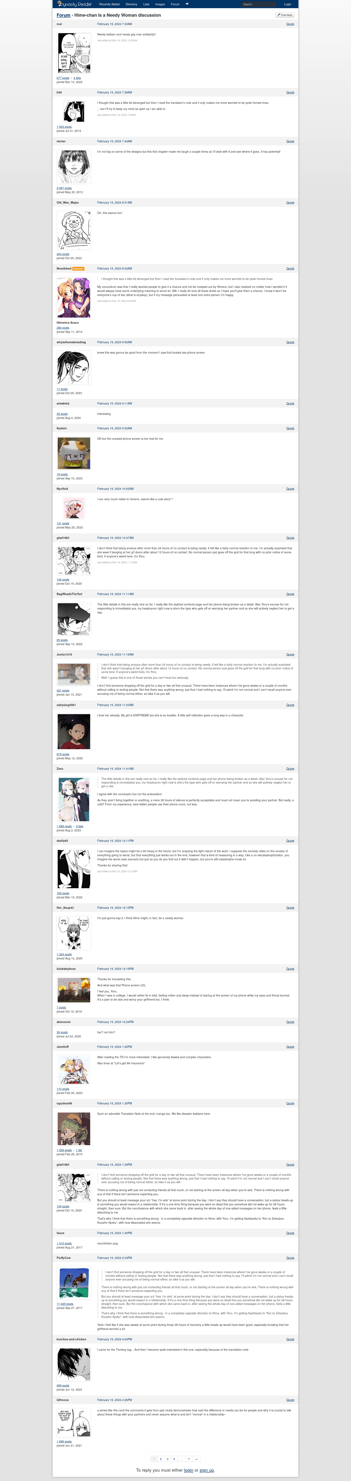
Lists (146, 4)
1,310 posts (64, 1243)
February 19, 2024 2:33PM (114, 1258)
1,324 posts (64, 954)
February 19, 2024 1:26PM (114, 1047)
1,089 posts (64, 826)
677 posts (63, 78)
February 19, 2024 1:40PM (114, 1233)
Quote (290, 24)
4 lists (77, 78)
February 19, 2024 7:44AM (114, 141)
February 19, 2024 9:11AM (114, 403)
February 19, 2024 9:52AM (114, 428)
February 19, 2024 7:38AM (114, 92)
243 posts (63, 254)
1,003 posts (64, 127)
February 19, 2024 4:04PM (114, 1339)
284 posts (63, 328)
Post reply (286, 14)
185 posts (63, 893)
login (188, 1470)
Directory (131, 4)
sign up (207, 1470)
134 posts (63, 579)
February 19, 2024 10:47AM (115, 538)
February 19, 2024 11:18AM (115, 654)
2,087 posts (64, 188)
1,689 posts (64, 1441)
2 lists (79, 826)
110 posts (63, 1089)
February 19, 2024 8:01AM (114, 202)
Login (287, 4)
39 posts (62, 1032)
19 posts (62, 474)
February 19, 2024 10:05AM (115, 489)
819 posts (63, 754)
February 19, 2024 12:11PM (115, 841)
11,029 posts (65, 1304)
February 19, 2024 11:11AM (115, 594)
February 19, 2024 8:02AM (114, 268)
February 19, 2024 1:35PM (114, 1103)
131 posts (63, 523)
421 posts (63, 690)
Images (160, 4)
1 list (79, 1150)
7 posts (61, 1007)
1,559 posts (64, 1150)
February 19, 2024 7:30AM (114, 24)
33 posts (62, 414)
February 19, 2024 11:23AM (115, 705)
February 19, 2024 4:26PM (114, 1400)
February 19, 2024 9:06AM (114, 342)
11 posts (62, 389)
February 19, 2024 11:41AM (115, 768)
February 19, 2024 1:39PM (114, 1164)
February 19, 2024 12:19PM (115, 969)
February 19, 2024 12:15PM (115, 907)
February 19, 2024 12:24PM (115, 1022)
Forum (175, 4)
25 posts (62, 640)
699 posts (63, 1385)
